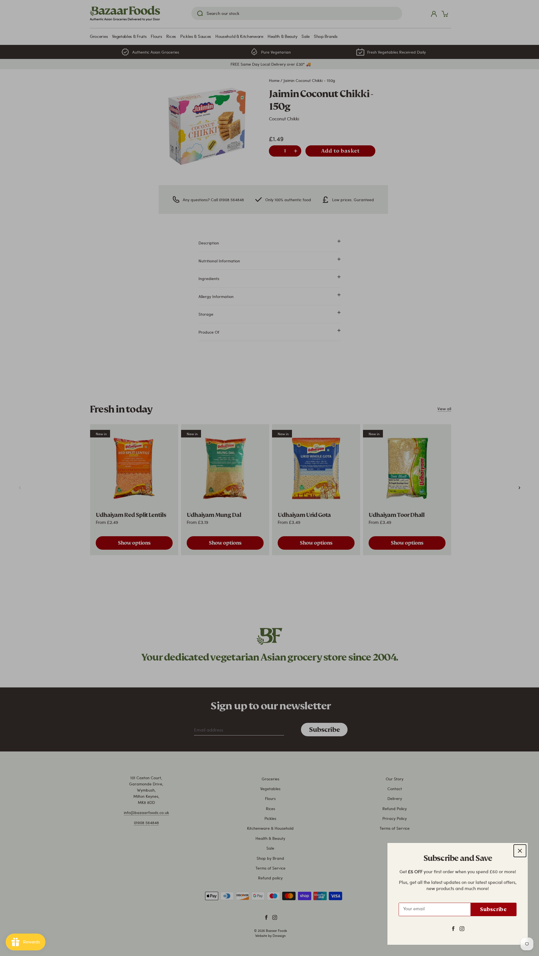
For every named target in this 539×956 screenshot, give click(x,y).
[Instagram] (462, 928)
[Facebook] (453, 928)
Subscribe (493, 909)
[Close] (520, 851)
